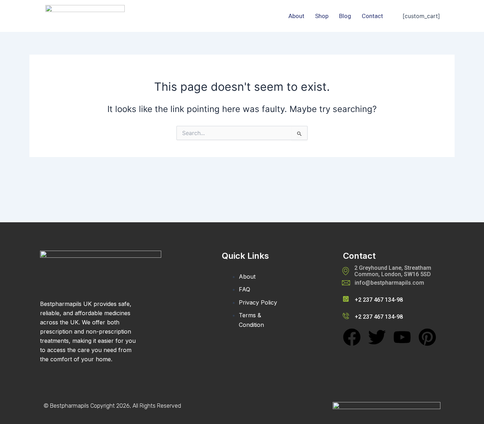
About (296, 15)
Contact (372, 15)
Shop (321, 15)
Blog (345, 15)
